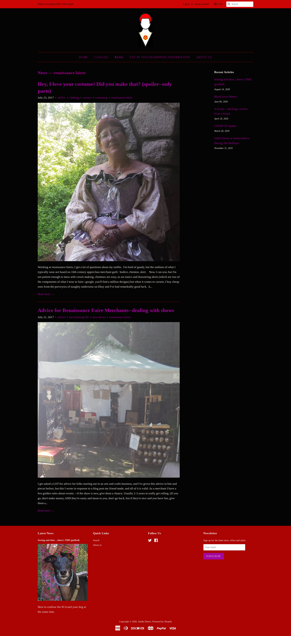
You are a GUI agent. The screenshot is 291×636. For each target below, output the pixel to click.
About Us (204, 57)
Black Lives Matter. (225, 96)
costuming (101, 97)
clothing (74, 97)
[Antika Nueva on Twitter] (150, 541)
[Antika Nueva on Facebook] (156, 541)
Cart (220, 4)
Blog (119, 57)
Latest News (46, 533)
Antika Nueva (144, 621)
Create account (202, 4)
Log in (186, 4)
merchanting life (79, 317)
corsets (87, 97)
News (42, 72)
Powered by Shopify (162, 621)
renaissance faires (122, 97)
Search (96, 540)
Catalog (101, 57)
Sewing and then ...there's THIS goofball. (59, 540)
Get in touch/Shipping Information (160, 57)
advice (62, 97)
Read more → (46, 294)
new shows (99, 317)
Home (83, 57)
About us (97, 545)
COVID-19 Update (225, 126)
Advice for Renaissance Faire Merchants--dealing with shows (106, 310)
